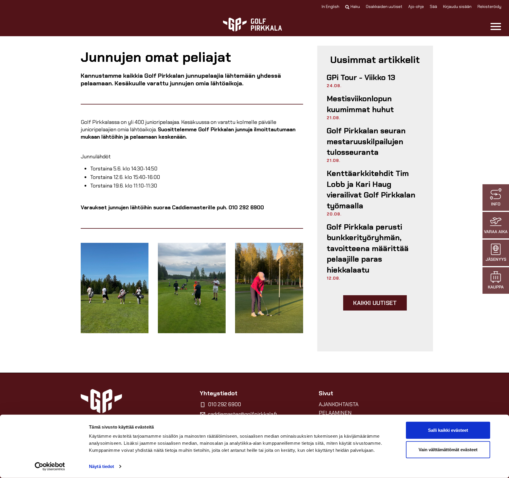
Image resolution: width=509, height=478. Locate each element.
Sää (433, 6)
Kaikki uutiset (375, 303)
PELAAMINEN (335, 412)
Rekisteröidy (489, 6)
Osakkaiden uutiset (384, 6)
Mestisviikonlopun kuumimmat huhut (360, 104)
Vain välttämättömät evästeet (448, 449)
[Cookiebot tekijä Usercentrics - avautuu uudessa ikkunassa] (50, 466)
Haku (355, 6)
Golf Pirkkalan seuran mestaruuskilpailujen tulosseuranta (366, 141)
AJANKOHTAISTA (338, 404)
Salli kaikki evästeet (448, 430)
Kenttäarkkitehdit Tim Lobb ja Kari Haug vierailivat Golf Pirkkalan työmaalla (371, 189)
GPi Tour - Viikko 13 (361, 77)
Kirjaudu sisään (457, 6)
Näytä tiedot (101, 466)
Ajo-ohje (416, 6)
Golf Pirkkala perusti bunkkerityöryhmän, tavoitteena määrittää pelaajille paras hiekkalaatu (368, 248)
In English (330, 6)
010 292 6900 (224, 404)
